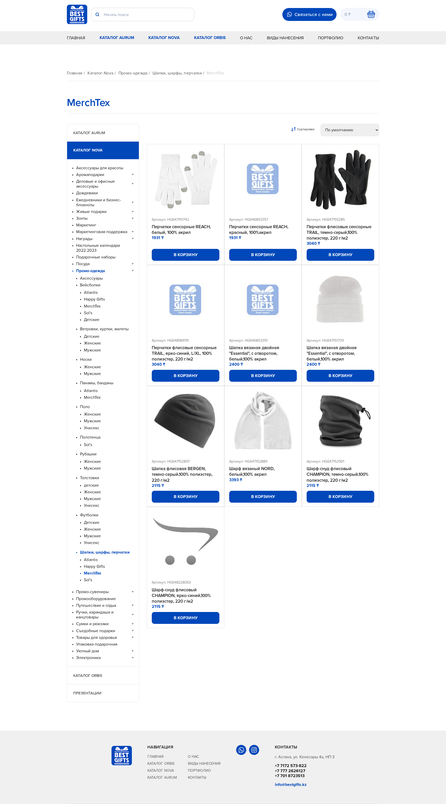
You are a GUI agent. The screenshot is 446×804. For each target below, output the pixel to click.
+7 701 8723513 (290, 775)
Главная (76, 38)
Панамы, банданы (96, 382)
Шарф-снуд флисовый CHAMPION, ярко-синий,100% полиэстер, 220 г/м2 (181, 595)
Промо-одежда (133, 73)
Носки (86, 359)
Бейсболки (90, 284)
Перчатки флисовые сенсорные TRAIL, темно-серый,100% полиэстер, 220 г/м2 (339, 232)
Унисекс (91, 427)
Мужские (92, 350)
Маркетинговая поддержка (101, 231)
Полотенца (90, 437)
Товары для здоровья (96, 637)
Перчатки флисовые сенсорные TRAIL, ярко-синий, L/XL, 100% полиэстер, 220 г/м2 (184, 353)
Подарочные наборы (95, 257)
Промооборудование (96, 598)
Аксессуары (91, 278)
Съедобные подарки (95, 630)
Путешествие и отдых (96, 605)
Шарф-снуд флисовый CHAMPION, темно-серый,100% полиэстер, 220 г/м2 (338, 474)
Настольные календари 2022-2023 (98, 248)
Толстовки (89, 477)
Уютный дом (87, 650)
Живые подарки (91, 211)
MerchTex (215, 73)
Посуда (83, 263)
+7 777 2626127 (290, 770)
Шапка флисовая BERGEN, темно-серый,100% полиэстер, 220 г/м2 (182, 474)
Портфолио (330, 38)
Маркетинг (86, 225)
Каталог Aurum (117, 38)
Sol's (88, 312)
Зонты (81, 218)
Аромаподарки (90, 174)
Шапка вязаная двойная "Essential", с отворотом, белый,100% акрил (254, 353)
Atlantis (91, 292)
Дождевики (87, 192)
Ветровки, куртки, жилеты (104, 328)
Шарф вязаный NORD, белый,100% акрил (252, 471)
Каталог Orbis (210, 38)
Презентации (87, 693)
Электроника (88, 657)
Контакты (368, 38)
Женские (92, 343)
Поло (85, 406)
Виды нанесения (285, 38)
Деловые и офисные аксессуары (95, 184)
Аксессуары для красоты (99, 167)
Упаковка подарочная (96, 644)
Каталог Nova (164, 38)
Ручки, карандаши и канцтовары (95, 614)
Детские (91, 319)
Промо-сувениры (92, 591)
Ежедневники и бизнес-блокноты (98, 202)
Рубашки (88, 453)
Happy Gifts (94, 299)
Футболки (89, 514)
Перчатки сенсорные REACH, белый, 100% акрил (181, 229)
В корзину (186, 255)
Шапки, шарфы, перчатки (177, 73)
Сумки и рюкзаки (92, 623)
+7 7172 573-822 (291, 765)
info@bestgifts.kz (291, 784)
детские (91, 485)
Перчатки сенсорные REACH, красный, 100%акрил (258, 229)
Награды (84, 238)
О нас (246, 38)
